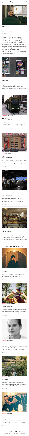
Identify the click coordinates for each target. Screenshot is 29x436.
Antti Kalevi (5, 379)
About (6, 433)
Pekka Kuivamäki (6, 26)
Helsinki (11, 31)
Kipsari (3, 193)
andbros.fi (4, 33)
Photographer (11, 303)
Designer (4, 29)
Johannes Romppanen (7, 306)
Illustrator (10, 340)
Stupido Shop (5, 80)
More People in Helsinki (14, 246)
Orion (3, 156)
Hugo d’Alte (5, 271)
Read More (4, 91)
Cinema (9, 153)
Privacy (22, 433)
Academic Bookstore (7, 231)
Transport (10, 115)
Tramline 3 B (5, 118)
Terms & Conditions (14, 433)
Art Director (10, 268)
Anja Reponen (5, 343)
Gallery (9, 191)
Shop (8, 77)
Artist (8, 376)
